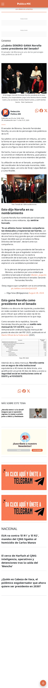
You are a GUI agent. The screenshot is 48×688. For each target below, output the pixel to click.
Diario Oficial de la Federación (15, 335)
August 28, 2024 (36, 293)
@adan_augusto (38, 274)
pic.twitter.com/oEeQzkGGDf (24, 288)
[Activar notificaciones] (43, 683)
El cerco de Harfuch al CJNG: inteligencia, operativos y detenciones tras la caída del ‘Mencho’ (19, 561)
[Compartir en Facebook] (41, 110)
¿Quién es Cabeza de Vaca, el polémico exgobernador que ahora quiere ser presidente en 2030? (23, 582)
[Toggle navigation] (2, 3)
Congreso (6, 40)
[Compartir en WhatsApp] (37, 110)
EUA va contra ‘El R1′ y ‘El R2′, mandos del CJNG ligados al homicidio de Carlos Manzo (20, 539)
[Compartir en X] (46, 110)
